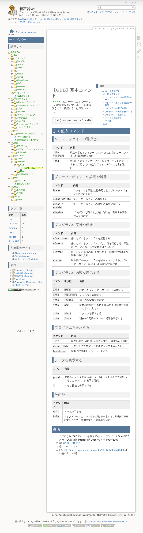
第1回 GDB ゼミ (71, 443)
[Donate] (50, 525)
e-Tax (19, 199)
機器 (16, 177)
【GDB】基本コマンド (72, 19)
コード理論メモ (24, 137)
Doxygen (21, 111)
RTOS (19, 193)
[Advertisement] (26, 312)
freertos (12, 237)
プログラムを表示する (115, 115)
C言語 (19, 108)
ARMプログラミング (26, 102)
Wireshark (21, 89)
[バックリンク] (139, 51)
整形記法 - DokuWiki (24, 276)
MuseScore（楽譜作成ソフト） (30, 134)
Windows (21, 86)
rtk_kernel (21, 152)
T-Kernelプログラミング (27, 124)
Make (22, 171)
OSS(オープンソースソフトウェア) (32, 149)
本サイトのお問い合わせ (26, 259)
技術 (16, 187)
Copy (87, 119)
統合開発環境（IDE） (26, 174)
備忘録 (17, 196)
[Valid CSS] (93, 525)
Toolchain (47, 19)
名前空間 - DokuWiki (24, 273)
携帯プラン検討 (24, 184)
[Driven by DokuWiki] (108, 525)
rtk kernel (13, 223)
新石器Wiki (23, 19)
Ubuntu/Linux (22, 80)
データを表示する (113, 118)
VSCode (20, 83)
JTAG (19, 158)
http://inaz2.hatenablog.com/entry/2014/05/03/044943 (93, 450)
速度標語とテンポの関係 (27, 140)
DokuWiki (21, 61)
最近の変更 (92, 12)
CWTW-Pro (22, 146)
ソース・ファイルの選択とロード (118, 98)
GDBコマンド (70, 446)
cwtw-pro (13, 228)
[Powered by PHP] (64, 525)
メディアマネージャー (110, 12)
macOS (20, 74)
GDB (57, 19)
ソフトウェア (19, 58)
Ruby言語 (21, 121)
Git (18, 71)
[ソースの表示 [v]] (139, 37)
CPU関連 (21, 190)
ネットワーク (19, 93)
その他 (108, 121)
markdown (20, 279)
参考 (105, 124)
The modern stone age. (27, 32)
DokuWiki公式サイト (25, 270)
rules (11, 232)
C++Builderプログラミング (28, 105)
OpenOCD (57, 101)
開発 (16, 143)
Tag (15, 55)
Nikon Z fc (21, 180)
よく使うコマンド (111, 94)
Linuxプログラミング (26, 115)
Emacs (20, 64)
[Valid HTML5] (79, 525)
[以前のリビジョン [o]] (139, 44)
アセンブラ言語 (24, 127)
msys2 (20, 77)
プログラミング (20, 99)
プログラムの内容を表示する (118, 111)
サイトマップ (129, 12)
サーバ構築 (14, 241)
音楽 (16, 130)
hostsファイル (23, 96)
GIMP (19, 67)
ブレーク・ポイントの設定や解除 (118, 104)
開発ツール (35, 19)
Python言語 (22, 118)
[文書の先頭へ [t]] (139, 57)
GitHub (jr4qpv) (22, 256)
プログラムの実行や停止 (116, 108)
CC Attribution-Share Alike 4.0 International (108, 521)
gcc (10, 219)
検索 (133, 7)
